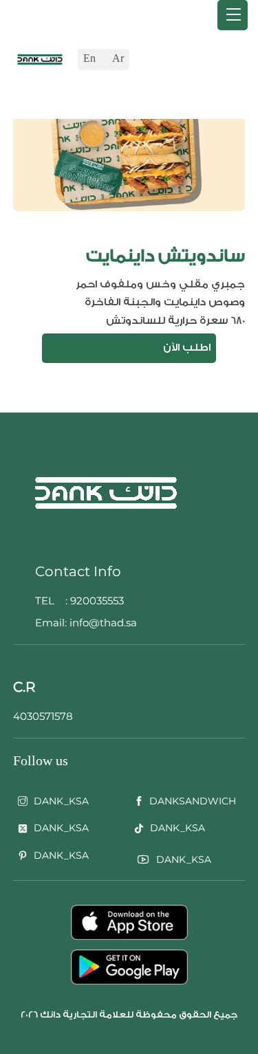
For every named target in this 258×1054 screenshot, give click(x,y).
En (89, 59)
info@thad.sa (102, 622)
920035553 (97, 600)
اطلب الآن (187, 347)
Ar (118, 59)
